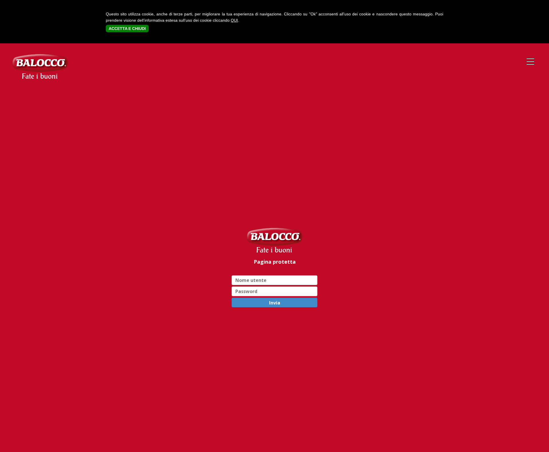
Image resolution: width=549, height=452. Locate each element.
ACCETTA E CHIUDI (127, 28)
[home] (274, 240)
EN (529, 51)
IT (512, 51)
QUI (234, 20)
